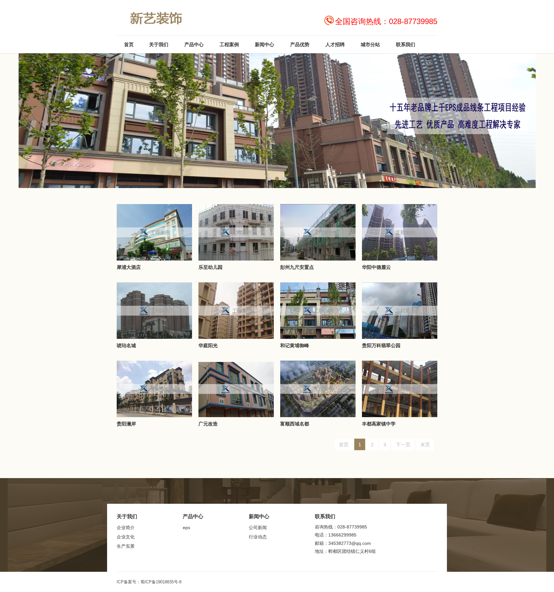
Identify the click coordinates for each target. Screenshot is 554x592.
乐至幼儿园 (210, 267)
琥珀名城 (126, 345)
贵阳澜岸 (126, 423)
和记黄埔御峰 (294, 345)
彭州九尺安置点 (297, 267)
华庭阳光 (208, 345)
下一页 (403, 444)
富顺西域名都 (294, 423)
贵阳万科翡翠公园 (381, 345)
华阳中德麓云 (376, 267)
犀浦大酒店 (129, 267)
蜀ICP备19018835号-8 (160, 581)
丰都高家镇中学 (379, 423)
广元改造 (208, 423)
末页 (425, 444)
